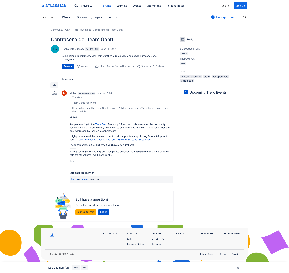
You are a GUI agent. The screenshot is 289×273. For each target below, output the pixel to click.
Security (236, 254)
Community (83, 5)
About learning (158, 239)
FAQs (129, 239)
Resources (156, 244)
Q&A (65, 17)
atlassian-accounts (191, 76)
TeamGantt (101, 124)
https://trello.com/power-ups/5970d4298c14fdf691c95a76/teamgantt (114, 139)
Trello (75, 29)
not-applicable (220, 76)
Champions (154, 5)
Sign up (240, 5)
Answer (68, 66)
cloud (207, 76)
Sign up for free (85, 211)
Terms (223, 254)
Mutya (73, 93)
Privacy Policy (207, 254)
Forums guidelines (135, 244)
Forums (106, 5)
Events (137, 5)
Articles (113, 17)
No (84, 267)
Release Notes (175, 5)
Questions (85, 29)
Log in (225, 5)
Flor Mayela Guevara (73, 48)
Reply (73, 161)
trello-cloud (187, 80)
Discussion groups (89, 17)
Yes (76, 267)
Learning (121, 5)
